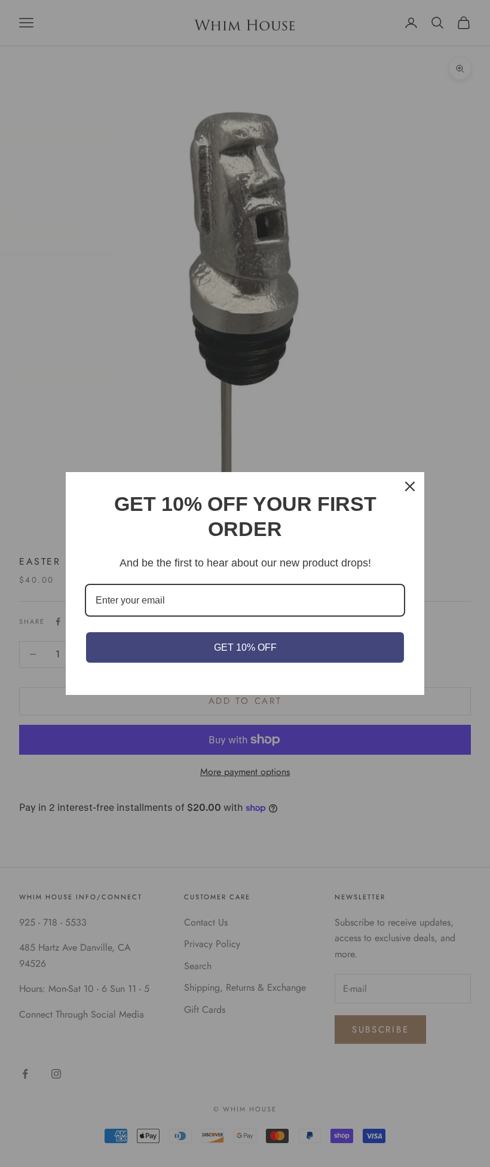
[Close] (410, 486)
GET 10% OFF (245, 647)
